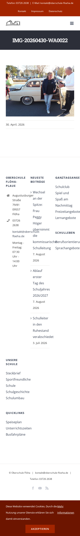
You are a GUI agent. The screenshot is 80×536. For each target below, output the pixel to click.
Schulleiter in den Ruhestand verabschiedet (40, 327)
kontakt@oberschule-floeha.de (18, 234)
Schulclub (62, 187)
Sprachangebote (64, 248)
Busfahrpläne (15, 434)
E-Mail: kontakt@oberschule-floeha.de (52, 3)
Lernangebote (64, 218)
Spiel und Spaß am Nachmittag (63, 199)
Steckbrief (13, 373)
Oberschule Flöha (20, 472)
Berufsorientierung (64, 242)
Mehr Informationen (65, 509)
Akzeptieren (40, 529)
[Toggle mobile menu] (72, 23)
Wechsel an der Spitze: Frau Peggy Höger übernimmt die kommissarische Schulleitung (40, 220)
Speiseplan (14, 422)
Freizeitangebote (64, 211)
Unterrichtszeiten (15, 428)
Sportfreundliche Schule (15, 382)
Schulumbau (15, 398)
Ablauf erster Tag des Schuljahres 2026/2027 (40, 283)
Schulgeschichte (15, 392)
